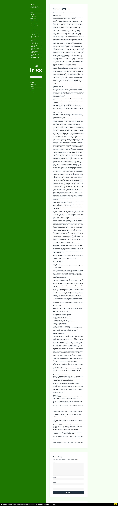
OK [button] (115, 504)
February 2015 (33, 91)
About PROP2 (32, 14)
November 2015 (33, 84)
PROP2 (32, 4)
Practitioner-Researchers (35, 20)
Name (54, 477)
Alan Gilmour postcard (36, 32)
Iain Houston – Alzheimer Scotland (34, 40)
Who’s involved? (33, 16)
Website (55, 487)
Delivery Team (33, 18)
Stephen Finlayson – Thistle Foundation (36, 37)
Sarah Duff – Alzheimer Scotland (35, 49)
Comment (55, 462)
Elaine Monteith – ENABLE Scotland (34, 46)
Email (54, 482)
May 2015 (32, 90)
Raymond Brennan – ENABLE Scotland (34, 52)
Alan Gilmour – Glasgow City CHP (34, 29)
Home (31, 12)
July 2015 (32, 88)
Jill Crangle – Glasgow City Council (35, 26)
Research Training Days (34, 57)
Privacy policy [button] (53, 504)
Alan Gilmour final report (36, 34)
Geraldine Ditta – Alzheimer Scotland (34, 23)
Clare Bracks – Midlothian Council (34, 43)
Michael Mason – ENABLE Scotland (35, 55)
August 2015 (32, 86)
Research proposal (35, 31)
